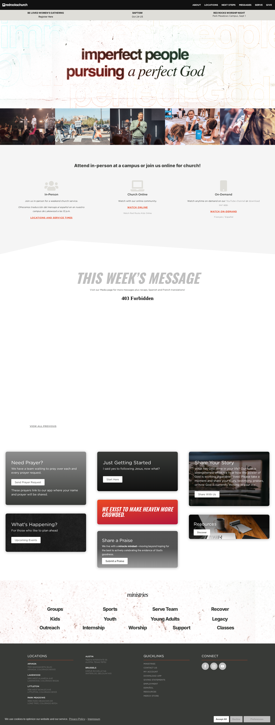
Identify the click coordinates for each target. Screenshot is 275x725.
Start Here (112, 479)
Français (218, 217)
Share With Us (207, 494)
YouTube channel (235, 201)
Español (229, 217)
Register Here (46, 16)
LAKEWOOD (34, 675)
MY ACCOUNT (151, 671)
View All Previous (43, 426)
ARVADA (32, 663)
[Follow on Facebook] (205, 666)
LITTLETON (33, 686)
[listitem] (137, 469)
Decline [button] (236, 719)
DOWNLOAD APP (152, 675)
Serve (259, 4)
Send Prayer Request (28, 482)
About (196, 4)
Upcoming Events (26, 540)
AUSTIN (89, 656)
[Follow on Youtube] (222, 666)
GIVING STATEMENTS (154, 679)
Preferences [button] (256, 719)
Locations (211, 4)
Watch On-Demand (223, 211)
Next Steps (229, 4)
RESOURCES (150, 691)
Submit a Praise (115, 561)
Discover (202, 532)
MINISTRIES (149, 663)
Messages (245, 4)
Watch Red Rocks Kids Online (137, 213)
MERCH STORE (151, 695)
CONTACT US (150, 667)
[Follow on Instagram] (214, 666)
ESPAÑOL (148, 687)
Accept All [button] (221, 719)
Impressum (94, 719)
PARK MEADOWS (36, 697)
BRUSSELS (90, 667)
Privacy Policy (77, 719)
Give (269, 4)
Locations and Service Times (51, 217)
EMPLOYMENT (151, 683)
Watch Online (137, 207)
